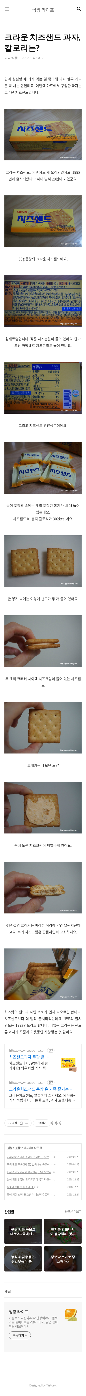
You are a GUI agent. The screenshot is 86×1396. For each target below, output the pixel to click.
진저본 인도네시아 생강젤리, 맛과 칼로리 (29, 1172)
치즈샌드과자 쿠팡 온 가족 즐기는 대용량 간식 (29, 1057)
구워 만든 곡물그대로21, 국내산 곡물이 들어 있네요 (29, 1164)
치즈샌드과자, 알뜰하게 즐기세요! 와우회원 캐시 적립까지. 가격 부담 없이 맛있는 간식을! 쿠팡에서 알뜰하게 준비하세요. (29, 1065)
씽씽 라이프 (18, 1311)
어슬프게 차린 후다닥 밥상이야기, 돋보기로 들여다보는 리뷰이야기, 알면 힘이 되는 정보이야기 (33, 1322)
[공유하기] (21, 1123)
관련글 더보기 (73, 1211)
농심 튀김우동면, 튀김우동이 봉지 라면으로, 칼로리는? (29, 1180)
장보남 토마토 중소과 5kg (21, 1187)
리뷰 (9, 1148)
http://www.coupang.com (27, 1050)
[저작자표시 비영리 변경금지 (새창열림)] (56, 1123)
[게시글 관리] (26, 1123)
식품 (17, 1148)
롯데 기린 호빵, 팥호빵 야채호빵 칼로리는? (29, 1195)
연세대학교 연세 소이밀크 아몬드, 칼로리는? (29, 1157)
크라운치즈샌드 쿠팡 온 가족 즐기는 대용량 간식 (41, 1089)
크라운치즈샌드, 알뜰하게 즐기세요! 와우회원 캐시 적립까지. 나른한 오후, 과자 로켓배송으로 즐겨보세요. (43, 1097)
